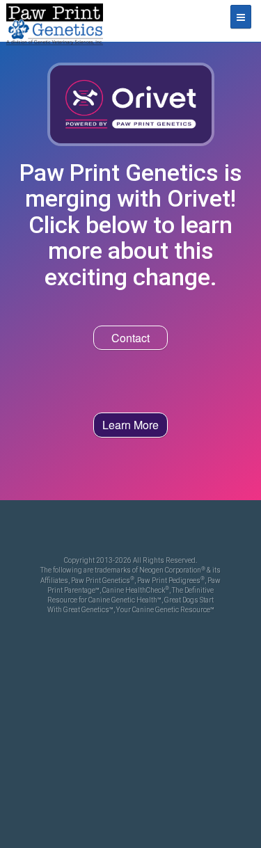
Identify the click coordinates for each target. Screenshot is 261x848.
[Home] (54, 21)
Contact (130, 338)
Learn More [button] (130, 425)
